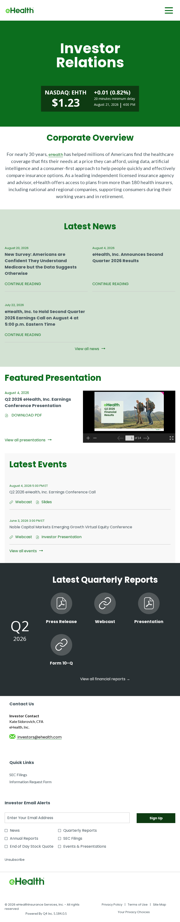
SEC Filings (25, 774)
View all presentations (25, 440)
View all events (23, 551)
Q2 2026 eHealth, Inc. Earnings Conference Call (52, 492)
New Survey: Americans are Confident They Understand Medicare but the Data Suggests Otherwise (41, 263)
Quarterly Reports (80, 830)
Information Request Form (37, 781)
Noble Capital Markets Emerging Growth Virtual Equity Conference (70, 527)
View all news (87, 348)
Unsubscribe (15, 859)
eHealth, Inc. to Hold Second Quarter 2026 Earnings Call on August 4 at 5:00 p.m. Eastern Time (45, 318)
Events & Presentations (84, 846)
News (15, 830)
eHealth (56, 154)
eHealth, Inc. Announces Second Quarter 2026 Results (127, 257)
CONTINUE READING (23, 284)
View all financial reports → (105, 679)
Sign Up (156, 818)
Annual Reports (24, 838)
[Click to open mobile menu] (168, 10)
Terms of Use (138, 905)
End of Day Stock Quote (31, 846)
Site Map (159, 905)
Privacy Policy (112, 905)
